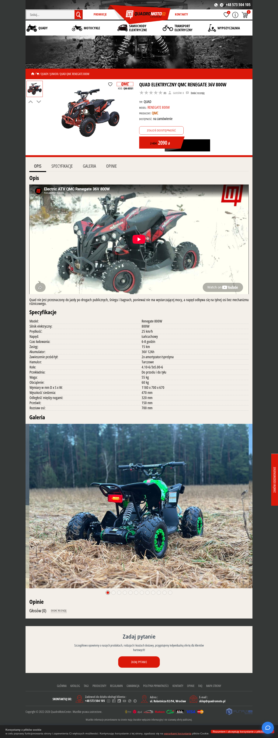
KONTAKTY (181, 14)
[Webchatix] (268, 728)
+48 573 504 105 (238, 5)
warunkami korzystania (177, 733)
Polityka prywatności (156, 686)
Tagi (86, 686)
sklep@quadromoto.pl (212, 701)
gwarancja (133, 686)
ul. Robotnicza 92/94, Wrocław (168, 701)
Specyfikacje (62, 166)
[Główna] (32, 74)
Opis (37, 166)
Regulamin (116, 686)
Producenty (99, 686)
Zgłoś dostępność (161, 130)
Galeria (89, 166)
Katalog (75, 686)
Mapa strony (213, 686)
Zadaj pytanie (139, 662)
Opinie (111, 166)
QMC (155, 113)
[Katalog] (37, 74)
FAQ (200, 686)
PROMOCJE (100, 14)
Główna (62, 686)
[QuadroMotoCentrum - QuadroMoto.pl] (139, 15)
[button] (108, 593)
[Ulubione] (226, 15)
